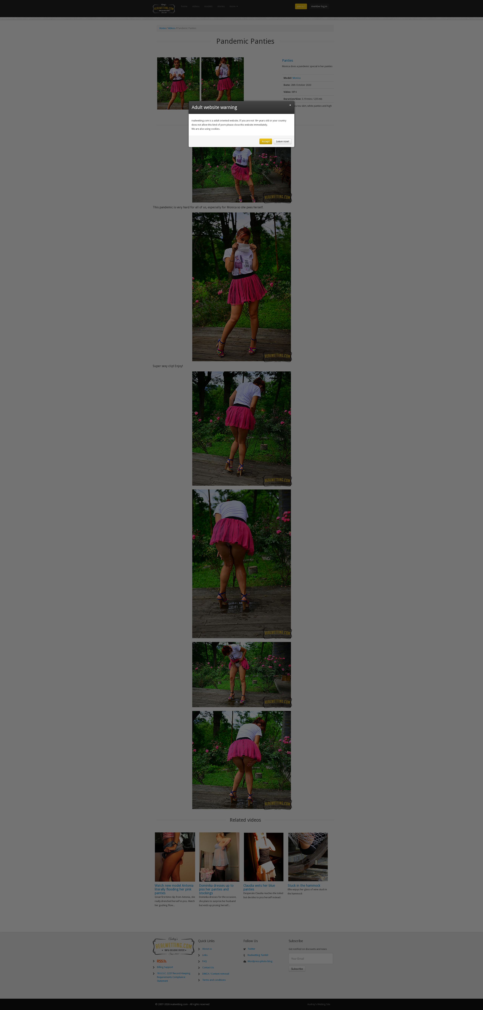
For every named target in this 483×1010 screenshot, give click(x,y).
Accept (266, 141)
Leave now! (282, 141)
